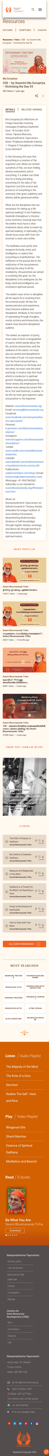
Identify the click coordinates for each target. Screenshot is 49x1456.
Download (15, 1230)
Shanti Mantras (16, 1136)
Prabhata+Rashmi (35, 1018)
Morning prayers (13, 976)
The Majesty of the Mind (22, 1066)
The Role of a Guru (18, 1076)
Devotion (12, 1085)
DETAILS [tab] (10, 109)
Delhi (9, 1322)
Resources (7, 39)
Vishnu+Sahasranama (35, 976)
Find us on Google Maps (23, 1412)
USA (9, 1342)
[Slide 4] (14, 1235)
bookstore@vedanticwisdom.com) (23, 476)
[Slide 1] (11, 809)
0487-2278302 (19, 1389)
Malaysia (11, 1336)
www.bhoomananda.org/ (28, 406)
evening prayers (14, 998)
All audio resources (21, 944)
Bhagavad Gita (15, 1127)
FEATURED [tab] (8, 30)
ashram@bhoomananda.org (25, 1382)
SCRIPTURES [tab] (25, 30)
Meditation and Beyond (21, 1161)
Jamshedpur (13, 1329)
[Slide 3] (12, 1235)
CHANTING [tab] (43, 30)
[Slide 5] (16, 1235)
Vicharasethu (13, 1292)
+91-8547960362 (20, 1405)
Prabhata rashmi (35, 997)
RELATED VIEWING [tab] (32, 109)
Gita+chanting (14, 1019)
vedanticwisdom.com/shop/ (20, 473)
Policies (11, 1286)
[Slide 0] (6, 1235)
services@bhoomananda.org (28, 409)
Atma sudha (35, 1008)
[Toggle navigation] (40, 9)
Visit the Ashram (15, 1268)
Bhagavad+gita (13, 1008)
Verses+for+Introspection (35, 987)
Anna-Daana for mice (17, 789)
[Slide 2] (10, 1235)
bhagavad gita (14, 987)
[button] (32, 9)
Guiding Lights (14, 1261)
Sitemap (11, 1299)
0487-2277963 (24, 1394)
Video (17, 39)
